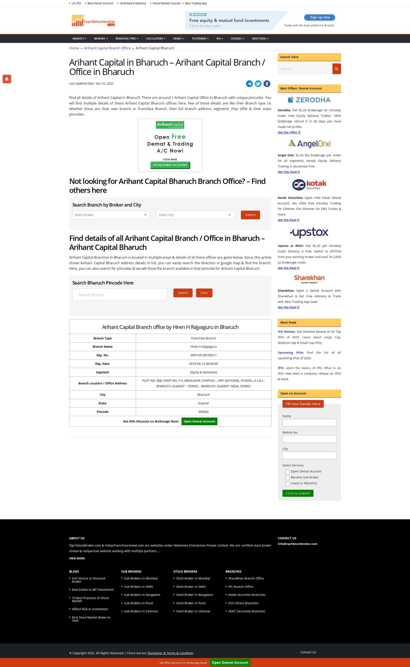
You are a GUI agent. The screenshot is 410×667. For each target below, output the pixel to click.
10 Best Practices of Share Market (90, 599)
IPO (219, 38)
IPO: (281, 368)
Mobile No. (290, 432)
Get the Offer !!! (289, 132)
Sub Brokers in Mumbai (141, 578)
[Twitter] (258, 83)
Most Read (259, 38)
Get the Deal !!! (288, 220)
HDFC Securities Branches (246, 611)
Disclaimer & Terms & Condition (170, 653)
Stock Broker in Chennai (193, 611)
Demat (177, 38)
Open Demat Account (230, 662)
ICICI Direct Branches (243, 603)
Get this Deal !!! (289, 172)
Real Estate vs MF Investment (93, 590)
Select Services (293, 465)
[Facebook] (267, 83)
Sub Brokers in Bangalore (142, 595)
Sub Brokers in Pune (138, 603)
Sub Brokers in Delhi (138, 587)
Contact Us (308, 652)
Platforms (199, 38)
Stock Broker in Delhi (191, 587)
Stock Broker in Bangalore (194, 595)
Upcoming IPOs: (291, 352)
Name (287, 416)
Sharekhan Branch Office (246, 578)
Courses (236, 38)
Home (74, 48)
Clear (204, 293)
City (285, 449)
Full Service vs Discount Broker (88, 579)
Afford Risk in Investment (90, 609)
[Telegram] (249, 83)
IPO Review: (287, 332)
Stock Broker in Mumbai (193, 578)
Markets (78, 38)
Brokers (99, 38)
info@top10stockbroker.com (297, 544)
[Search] (336, 68)
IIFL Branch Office (240, 587)
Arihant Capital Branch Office (107, 48)
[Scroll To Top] (402, 650)
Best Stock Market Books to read (91, 618)
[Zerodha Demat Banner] (263, 20)
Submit (250, 215)
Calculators (154, 38)
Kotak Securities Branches (246, 595)
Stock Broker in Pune (191, 603)
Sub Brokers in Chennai (141, 611)
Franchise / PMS (126, 38)
